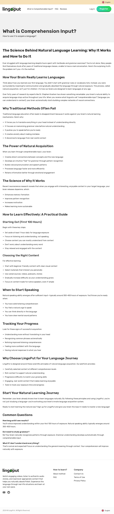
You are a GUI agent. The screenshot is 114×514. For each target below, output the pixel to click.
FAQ (56, 9)
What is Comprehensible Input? (40, 9)
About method (59, 474)
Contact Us (78, 474)
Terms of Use (79, 477)
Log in (92, 9)
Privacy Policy (80, 481)
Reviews (63, 9)
